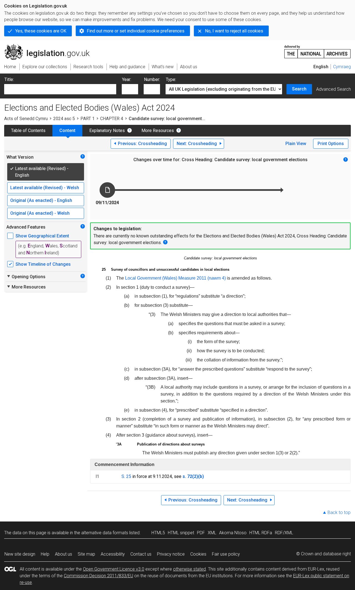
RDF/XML (284, 532)
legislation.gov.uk (50, 46)
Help (45, 554)
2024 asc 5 (64, 118)
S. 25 (126, 476)
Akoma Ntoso (233, 532)
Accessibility (113, 554)
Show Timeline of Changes (43, 264)
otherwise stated (189, 569)
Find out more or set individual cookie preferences (135, 31)
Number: (152, 79)
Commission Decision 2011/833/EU (98, 575)
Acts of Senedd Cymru (26, 118)
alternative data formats (104, 532)
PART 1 (87, 118)
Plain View (295, 143)
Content (67, 130)
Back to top (339, 512)
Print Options (331, 143)
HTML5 (158, 532)
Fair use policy (226, 554)
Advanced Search (333, 89)
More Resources (157, 130)
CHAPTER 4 (111, 118)
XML (212, 532)
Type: (171, 79)
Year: (126, 79)
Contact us (140, 554)
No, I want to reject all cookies (234, 31)
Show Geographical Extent (42, 236)
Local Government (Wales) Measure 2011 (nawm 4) (175, 278)
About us (63, 554)
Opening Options (25, 276)
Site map (86, 554)
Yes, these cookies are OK (40, 31)
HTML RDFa (260, 532)
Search (299, 89)
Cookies (198, 554)
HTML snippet (181, 532)
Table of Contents (28, 130)
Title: (9, 79)
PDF (201, 532)
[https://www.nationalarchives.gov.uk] (317, 49)
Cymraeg (342, 66)
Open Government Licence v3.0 (113, 569)
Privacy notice (171, 554)
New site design (19, 554)
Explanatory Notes (107, 130)
